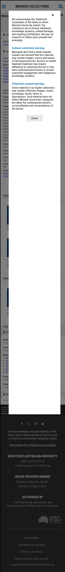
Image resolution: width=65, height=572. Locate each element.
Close (34, 118)
